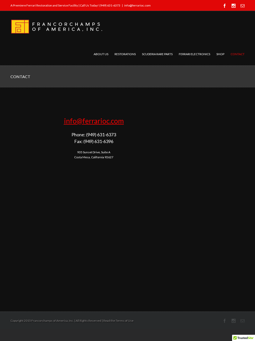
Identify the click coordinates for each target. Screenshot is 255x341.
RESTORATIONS (125, 54)
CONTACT (238, 54)
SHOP (220, 54)
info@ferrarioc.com (137, 5)
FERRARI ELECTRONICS (194, 54)
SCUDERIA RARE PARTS (157, 54)
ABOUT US (101, 54)
